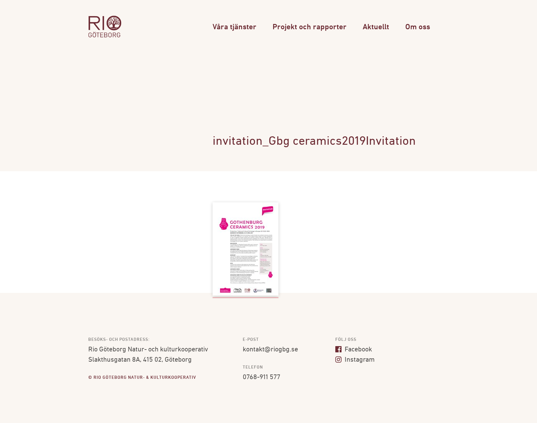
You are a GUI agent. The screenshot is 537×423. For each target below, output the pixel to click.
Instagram (359, 360)
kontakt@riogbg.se (270, 349)
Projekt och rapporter (310, 27)
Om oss (417, 27)
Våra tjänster (234, 27)
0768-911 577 (261, 377)
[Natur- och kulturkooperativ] (104, 36)
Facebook (357, 349)
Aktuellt (376, 27)
